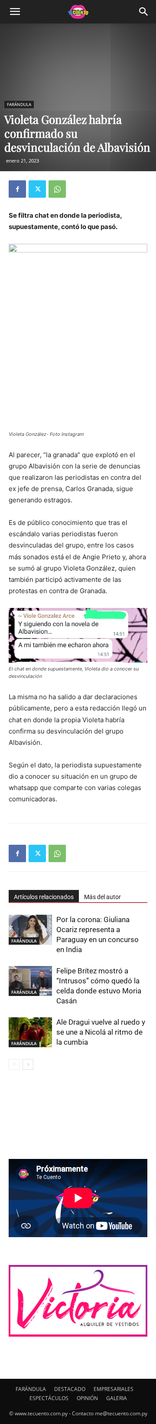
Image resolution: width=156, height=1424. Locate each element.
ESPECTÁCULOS (48, 1398)
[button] (15, 11)
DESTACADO (69, 1389)
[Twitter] (37, 189)
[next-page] (28, 1064)
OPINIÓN (87, 1398)
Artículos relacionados (44, 896)
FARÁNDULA (19, 104)
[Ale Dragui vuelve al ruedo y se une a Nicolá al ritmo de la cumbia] (30, 1032)
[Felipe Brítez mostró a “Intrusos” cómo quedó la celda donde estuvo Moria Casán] (30, 981)
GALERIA (116, 1398)
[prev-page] (14, 1064)
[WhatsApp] (57, 189)
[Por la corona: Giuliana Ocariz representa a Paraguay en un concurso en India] (30, 930)
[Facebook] (17, 189)
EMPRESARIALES (113, 1389)
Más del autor (102, 896)
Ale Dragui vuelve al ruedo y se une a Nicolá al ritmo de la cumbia (100, 1032)
